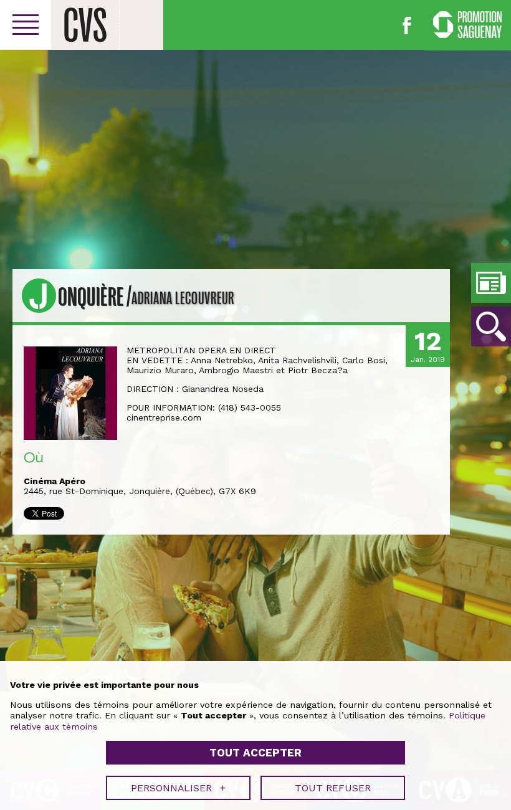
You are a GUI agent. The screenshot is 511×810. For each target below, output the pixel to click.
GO (491, 326)
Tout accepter (255, 752)
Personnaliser (178, 788)
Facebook (407, 25)
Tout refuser (333, 788)
